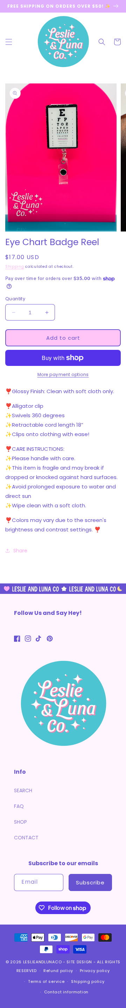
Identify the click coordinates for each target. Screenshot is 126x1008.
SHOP (20, 821)
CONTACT (26, 837)
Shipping (14, 266)
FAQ (19, 806)
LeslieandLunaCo (42, 962)
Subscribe (90, 882)
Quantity (15, 298)
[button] (8, 42)
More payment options (63, 374)
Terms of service (46, 981)
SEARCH (23, 790)
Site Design (79, 962)
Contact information (66, 992)
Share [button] (20, 550)
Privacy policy (95, 970)
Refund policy (58, 970)
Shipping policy (88, 981)
